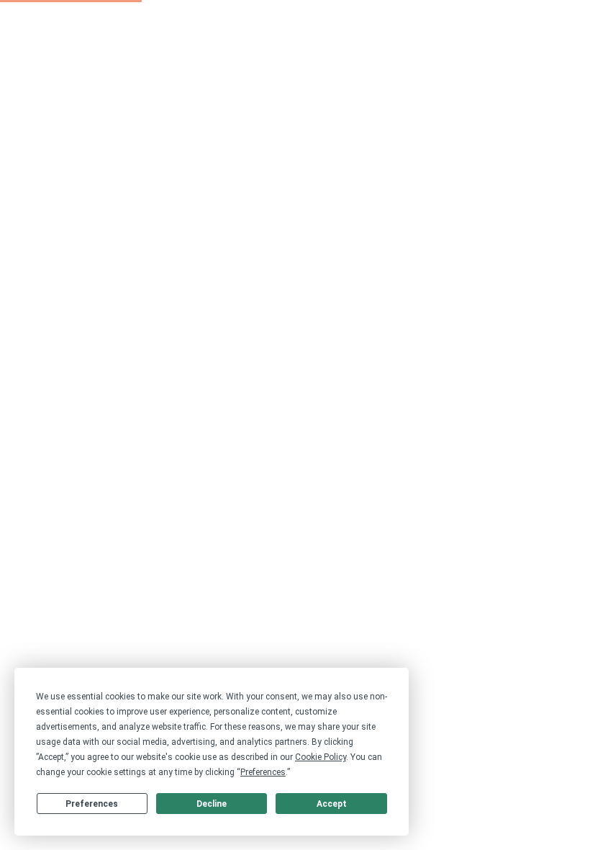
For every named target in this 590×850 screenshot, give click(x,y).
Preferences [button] (263, 772)
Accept (332, 804)
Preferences (91, 804)
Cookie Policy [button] (320, 757)
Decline (211, 804)
